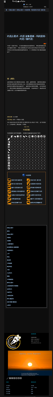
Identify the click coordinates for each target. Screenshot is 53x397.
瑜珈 (8, 276)
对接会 (9, 237)
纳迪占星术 (10, 234)
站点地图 (8, 391)
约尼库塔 (27, 10)
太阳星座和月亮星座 (12, 286)
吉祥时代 (9, 289)
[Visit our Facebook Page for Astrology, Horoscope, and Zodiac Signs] (10, 378)
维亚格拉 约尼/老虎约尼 (18, 191)
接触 (32, 393)
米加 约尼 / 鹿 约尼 (35, 180)
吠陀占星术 (20, 10)
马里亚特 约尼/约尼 (35, 184)
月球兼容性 (10, 279)
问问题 (32, 385)
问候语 (7, 387)
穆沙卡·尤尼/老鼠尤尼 (36, 199)
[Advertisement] (30, 65)
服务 (32, 389)
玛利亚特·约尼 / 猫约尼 (38, 10)
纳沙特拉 (9, 266)
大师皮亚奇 (10, 295)
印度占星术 (12, 10)
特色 (8, 257)
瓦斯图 (9, 240)
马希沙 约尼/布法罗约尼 (18, 195)
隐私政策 (8, 389)
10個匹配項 (10, 244)
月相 (8, 269)
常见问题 (8, 393)
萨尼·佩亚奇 (10, 298)
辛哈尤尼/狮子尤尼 (16, 202)
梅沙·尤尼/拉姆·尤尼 (17, 187)
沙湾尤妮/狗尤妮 (15, 199)
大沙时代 (9, 273)
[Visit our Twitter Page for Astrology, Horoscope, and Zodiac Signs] (14, 378)
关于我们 (8, 385)
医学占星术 (10, 282)
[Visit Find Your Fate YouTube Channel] (16, 378)
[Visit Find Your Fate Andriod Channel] (21, 378)
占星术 (9, 305)
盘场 (8, 231)
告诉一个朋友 (34, 387)
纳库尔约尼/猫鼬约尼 (36, 202)
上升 (8, 253)
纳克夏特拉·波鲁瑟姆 (13, 247)
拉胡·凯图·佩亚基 (12, 302)
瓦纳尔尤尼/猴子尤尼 (36, 191)
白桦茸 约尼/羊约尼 (35, 195)
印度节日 (9, 292)
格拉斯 (9, 260)
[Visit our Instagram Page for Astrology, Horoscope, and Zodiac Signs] (12, 378)
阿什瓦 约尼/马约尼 (16, 184)
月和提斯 (9, 263)
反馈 (32, 391)
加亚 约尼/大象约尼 (16, 180)
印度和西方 (10, 250)
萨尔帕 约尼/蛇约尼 (35, 187)
